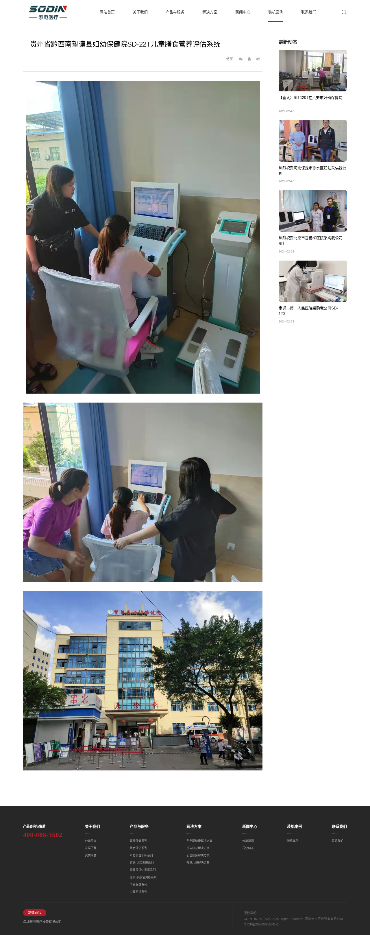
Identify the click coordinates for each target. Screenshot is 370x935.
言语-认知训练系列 (142, 862)
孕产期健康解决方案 (199, 840)
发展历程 (91, 848)
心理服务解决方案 (198, 855)
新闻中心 (249, 826)
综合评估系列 (138, 848)
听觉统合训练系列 (141, 855)
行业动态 (248, 848)
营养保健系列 (138, 840)
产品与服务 (139, 826)
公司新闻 (248, 840)
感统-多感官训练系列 (143, 877)
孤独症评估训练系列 (143, 869)
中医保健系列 (138, 884)
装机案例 (294, 826)
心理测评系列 (138, 891)
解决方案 (193, 826)
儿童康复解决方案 (198, 848)
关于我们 (92, 826)
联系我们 (339, 826)
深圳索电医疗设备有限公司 (42, 921)
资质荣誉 (91, 855)
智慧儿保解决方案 (198, 862)
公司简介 (91, 840)
